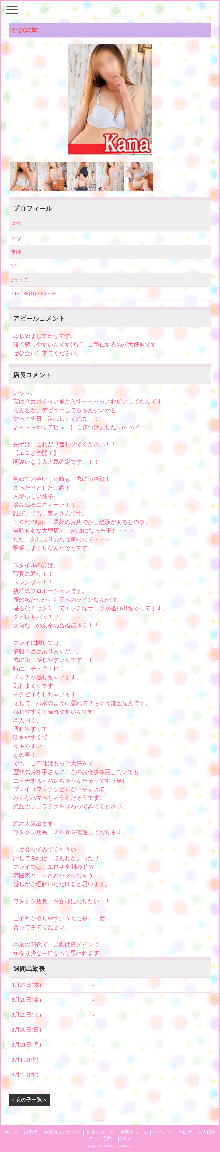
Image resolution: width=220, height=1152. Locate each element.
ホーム (11, 1132)
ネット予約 (100, 1138)
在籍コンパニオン (62, 1132)
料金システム (100, 1132)
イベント (163, 1132)
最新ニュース (134, 1132)
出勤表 (31, 1132)
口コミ (124, 1138)
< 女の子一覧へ (29, 1100)
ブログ (185, 1132)
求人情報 (207, 1132)
